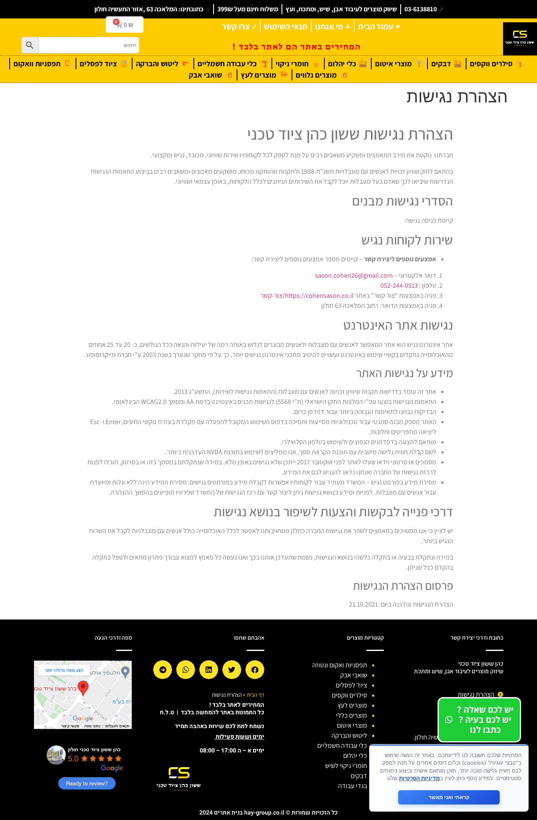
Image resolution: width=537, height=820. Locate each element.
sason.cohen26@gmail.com (354, 275)
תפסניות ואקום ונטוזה (339, 665)
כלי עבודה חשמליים (342, 745)
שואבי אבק (353, 675)
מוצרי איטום (352, 725)
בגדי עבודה (352, 785)
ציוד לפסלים (351, 685)
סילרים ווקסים (349, 695)
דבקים (359, 775)
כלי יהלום (355, 755)
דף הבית (255, 694)
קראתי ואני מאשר (449, 797)
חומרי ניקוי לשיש (346, 765)
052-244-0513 (399, 285)
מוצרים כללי (351, 715)
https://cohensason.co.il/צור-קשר (307, 295)
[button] (254, 669)
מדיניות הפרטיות (419, 778)
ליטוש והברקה (349, 735)
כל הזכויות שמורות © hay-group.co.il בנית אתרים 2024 (268, 812)
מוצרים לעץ (352, 705)
